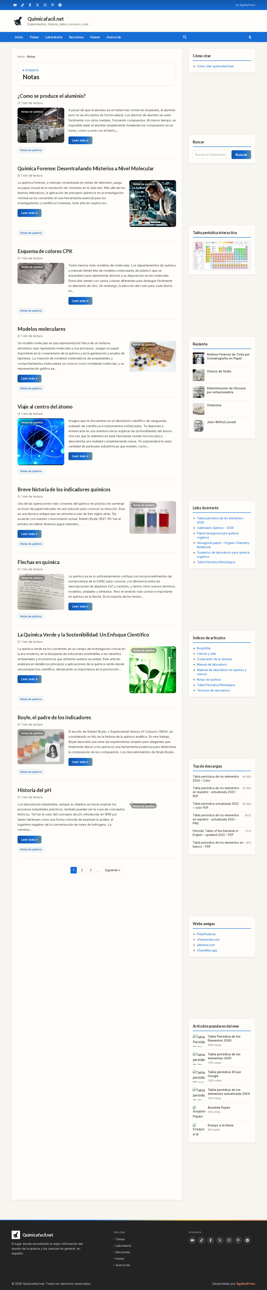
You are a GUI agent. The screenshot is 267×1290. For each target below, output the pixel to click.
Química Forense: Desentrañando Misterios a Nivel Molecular (86, 168)
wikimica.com (206, 945)
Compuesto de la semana (214, 659)
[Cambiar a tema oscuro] (250, 37)
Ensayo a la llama (220, 1125)
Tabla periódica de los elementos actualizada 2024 (229, 1091)
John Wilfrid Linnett (221, 422)
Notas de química (31, 150)
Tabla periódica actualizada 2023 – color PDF (216, 805)
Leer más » (80, 140)
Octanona (214, 405)
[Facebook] (30, 5)
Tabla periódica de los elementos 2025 (224, 1056)
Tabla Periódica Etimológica (216, 562)
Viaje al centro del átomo (45, 407)
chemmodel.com (208, 939)
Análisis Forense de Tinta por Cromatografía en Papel (228, 356)
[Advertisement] (222, 104)
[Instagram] (45, 5)
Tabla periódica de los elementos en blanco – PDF (218, 844)
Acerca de (114, 37)
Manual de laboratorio (212, 664)
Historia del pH (34, 790)
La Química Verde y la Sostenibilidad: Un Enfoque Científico (83, 635)
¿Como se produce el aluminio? (52, 96)
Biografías (204, 648)
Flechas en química (38, 562)
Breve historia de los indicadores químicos (64, 489)
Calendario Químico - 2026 (215, 528)
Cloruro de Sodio (219, 371)
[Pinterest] (52, 5)
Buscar (241, 155)
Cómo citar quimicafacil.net (215, 66)
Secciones (76, 37)
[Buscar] (185, 37)
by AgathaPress (245, 4)
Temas (34, 37)
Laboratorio (53, 37)
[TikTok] (22, 5)
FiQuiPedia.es (206, 934)
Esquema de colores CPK (45, 251)
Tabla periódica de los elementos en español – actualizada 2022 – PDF (216, 792)
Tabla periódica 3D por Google (224, 1074)
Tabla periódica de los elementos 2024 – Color (216, 778)
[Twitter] (37, 5)
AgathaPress (246, 1283)
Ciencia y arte (206, 653)
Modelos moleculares (41, 329)
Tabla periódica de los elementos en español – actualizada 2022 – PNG (216, 819)
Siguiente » (112, 870)
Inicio (19, 37)
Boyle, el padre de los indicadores (54, 717)
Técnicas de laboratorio (213, 690)
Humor (95, 37)
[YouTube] (15, 5)
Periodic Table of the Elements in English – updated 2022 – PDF (215, 833)
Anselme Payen (219, 1107)
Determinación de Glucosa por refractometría (226, 390)
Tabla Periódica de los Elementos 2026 (224, 1038)
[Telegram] (60, 5)
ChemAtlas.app (207, 950)
